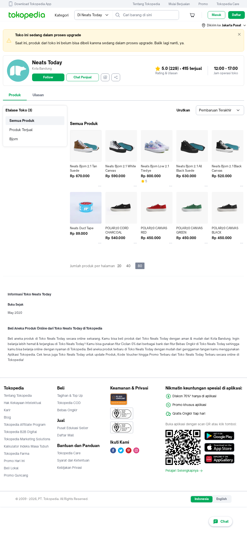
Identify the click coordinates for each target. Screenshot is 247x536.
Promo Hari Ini (14, 461)
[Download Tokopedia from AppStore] (219, 447)
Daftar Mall (65, 435)
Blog (7, 417)
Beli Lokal (11, 468)
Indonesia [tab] (202, 499)
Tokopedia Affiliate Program (25, 424)
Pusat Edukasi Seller (72, 428)
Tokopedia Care (228, 4)
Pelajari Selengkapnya (181, 471)
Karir (7, 410)
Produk (15, 95)
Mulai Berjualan (179, 4)
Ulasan (38, 95)
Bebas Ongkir (67, 410)
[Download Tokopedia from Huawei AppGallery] (219, 459)
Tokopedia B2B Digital (20, 432)
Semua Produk (21, 120)
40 (128, 266)
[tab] (15, 95)
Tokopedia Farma (16, 453)
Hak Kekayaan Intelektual (22, 403)
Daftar (236, 15)
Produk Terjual (21, 130)
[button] (224, 25)
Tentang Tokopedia (146, 4)
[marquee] (123, 40)
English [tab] (221, 499)
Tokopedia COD (69, 403)
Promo (203, 4)
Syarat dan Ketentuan (73, 460)
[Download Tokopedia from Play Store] (219, 436)
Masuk (216, 15)
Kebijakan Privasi (69, 468)
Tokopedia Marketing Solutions (27, 439)
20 (119, 266)
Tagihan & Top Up (70, 395)
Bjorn (13, 139)
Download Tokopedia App (32, 4)
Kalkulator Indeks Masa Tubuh (26, 446)
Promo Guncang (16, 475)
